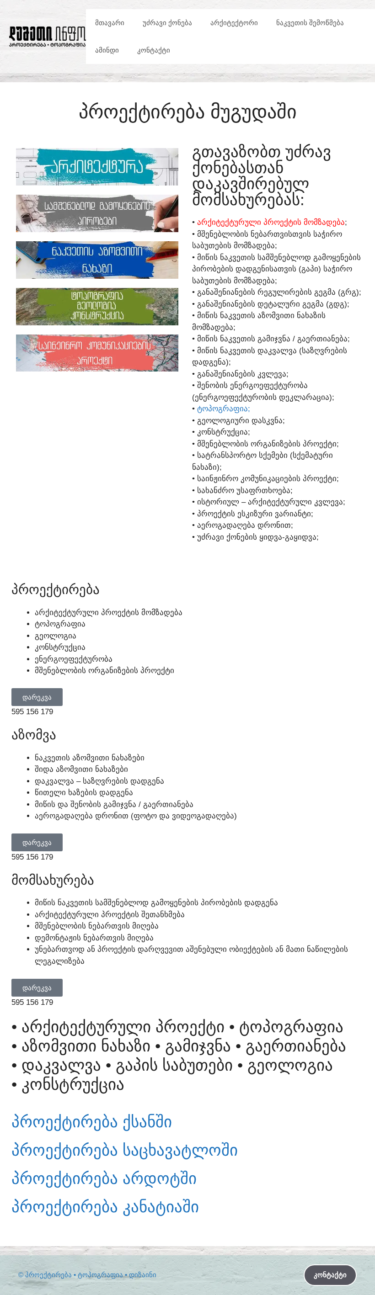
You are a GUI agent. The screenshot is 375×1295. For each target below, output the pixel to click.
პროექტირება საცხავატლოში (124, 1269)
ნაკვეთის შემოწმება (310, 23)
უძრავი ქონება (167, 23)
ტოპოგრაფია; (223, 408)
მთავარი (109, 23)
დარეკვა (37, 697)
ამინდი (107, 50)
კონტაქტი (153, 50)
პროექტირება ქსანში (91, 1241)
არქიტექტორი (234, 23)
